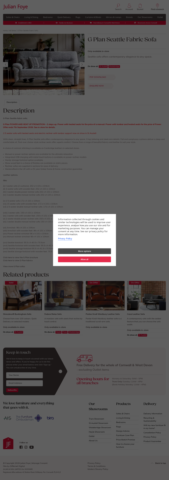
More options (84, 251)
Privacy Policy (65, 238)
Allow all (84, 259)
